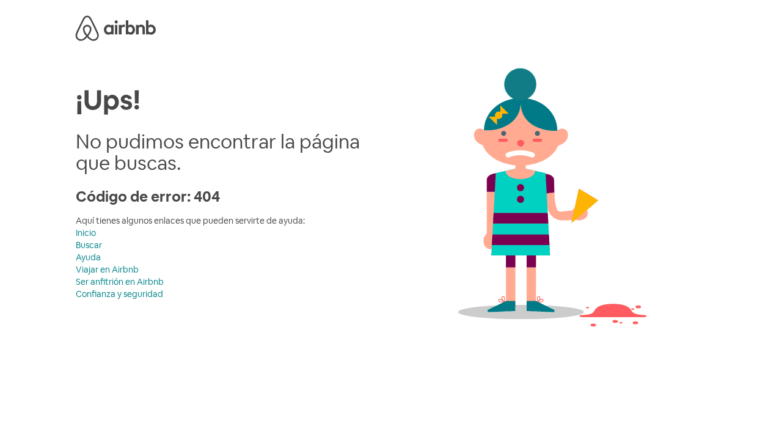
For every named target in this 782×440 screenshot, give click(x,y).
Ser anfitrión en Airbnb (120, 281)
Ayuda (88, 257)
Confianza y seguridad (119, 293)
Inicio (86, 232)
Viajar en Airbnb (107, 269)
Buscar (89, 245)
